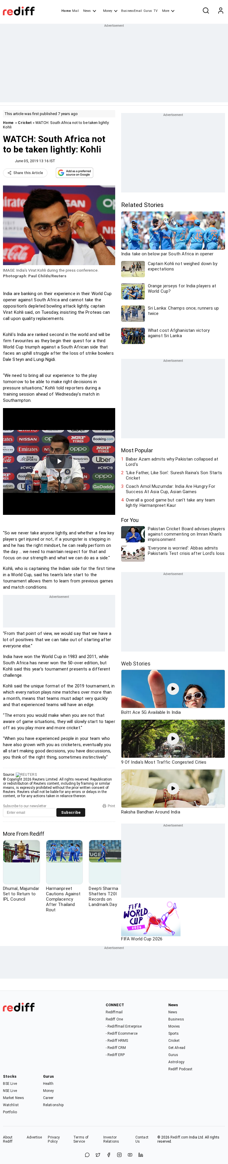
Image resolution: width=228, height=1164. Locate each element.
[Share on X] (98, 1155)
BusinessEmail (131, 11)
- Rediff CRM (116, 1048)
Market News (13, 1098)
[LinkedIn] (140, 1155)
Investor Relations (111, 1139)
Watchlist (11, 1105)
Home (66, 11)
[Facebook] (108, 1155)
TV (155, 11)
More (165, 11)
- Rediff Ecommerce (121, 1033)
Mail (75, 11)
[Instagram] (119, 1155)
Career (48, 1098)
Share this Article (28, 173)
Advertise (34, 1137)
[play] (173, 689)
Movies (174, 1026)
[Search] (205, 11)
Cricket (25, 122)
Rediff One (114, 1019)
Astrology (176, 1062)
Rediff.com (179, 1137)
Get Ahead (176, 1048)
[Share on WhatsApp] (87, 1155)
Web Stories (136, 663)
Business (176, 1019)
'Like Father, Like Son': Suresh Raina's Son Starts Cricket (174, 475)
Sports (173, 1033)
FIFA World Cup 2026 (141, 939)
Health (48, 1084)
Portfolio (10, 1112)
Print (111, 806)
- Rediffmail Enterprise (124, 1026)
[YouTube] (130, 1155)
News (87, 11)
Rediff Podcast (180, 1069)
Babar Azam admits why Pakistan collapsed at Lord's (172, 461)
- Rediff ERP (115, 1055)
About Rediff (8, 1139)
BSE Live (10, 1084)
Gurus (147, 11)
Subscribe (70, 812)
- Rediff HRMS (117, 1041)
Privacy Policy (54, 1139)
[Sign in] (220, 11)
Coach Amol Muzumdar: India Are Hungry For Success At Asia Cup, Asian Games (170, 489)
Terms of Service (80, 1139)
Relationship (53, 1105)
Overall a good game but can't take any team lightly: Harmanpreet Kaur (170, 502)
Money (107, 11)
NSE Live (10, 1091)
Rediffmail (114, 1012)
